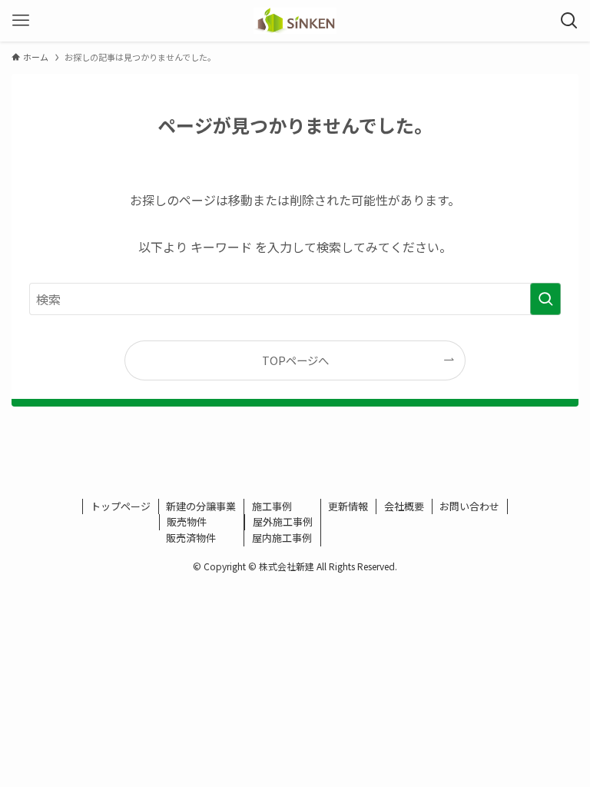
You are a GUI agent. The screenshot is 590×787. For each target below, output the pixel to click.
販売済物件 (191, 537)
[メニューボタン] (20, 21)
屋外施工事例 (283, 521)
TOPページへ (295, 360)
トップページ (121, 506)
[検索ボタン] (569, 21)
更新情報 (348, 506)
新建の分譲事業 (201, 506)
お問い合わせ (469, 506)
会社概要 (404, 506)
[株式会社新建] (295, 21)
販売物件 (187, 521)
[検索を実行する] (545, 299)
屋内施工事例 (282, 537)
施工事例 (272, 506)
